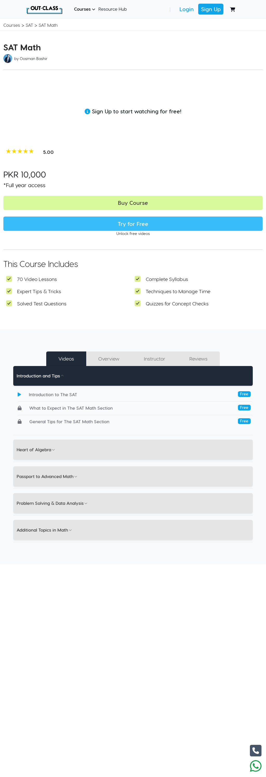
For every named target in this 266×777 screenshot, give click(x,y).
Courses (83, 8)
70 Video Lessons (37, 279)
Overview (108, 359)
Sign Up (211, 9)
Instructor (154, 359)
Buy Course (133, 202)
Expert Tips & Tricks (39, 291)
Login (186, 9)
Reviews (198, 359)
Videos (66, 359)
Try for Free (133, 223)
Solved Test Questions (41, 303)
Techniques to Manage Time (178, 291)
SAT (29, 25)
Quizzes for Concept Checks (177, 303)
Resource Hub (112, 8)
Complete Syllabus (167, 279)
